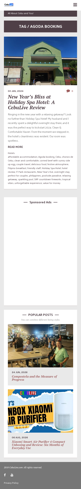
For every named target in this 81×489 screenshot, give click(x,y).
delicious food (38, 164)
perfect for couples (18, 175)
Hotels (11, 153)
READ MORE (15, 146)
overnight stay (62, 172)
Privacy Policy (11, 483)
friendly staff (34, 168)
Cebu (58, 157)
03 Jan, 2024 (15, 91)
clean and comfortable (26, 160)
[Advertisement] (40, 254)
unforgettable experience (28, 183)
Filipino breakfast (17, 168)
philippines (35, 175)
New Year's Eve (45, 172)
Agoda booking (46, 157)
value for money (51, 183)
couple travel (23, 164)
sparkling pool (25, 179)
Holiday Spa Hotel (51, 168)
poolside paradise (51, 175)
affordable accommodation (22, 157)
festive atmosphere (57, 164)
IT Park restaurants (26, 172)
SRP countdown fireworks (47, 179)
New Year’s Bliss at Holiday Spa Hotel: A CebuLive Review (31, 102)
